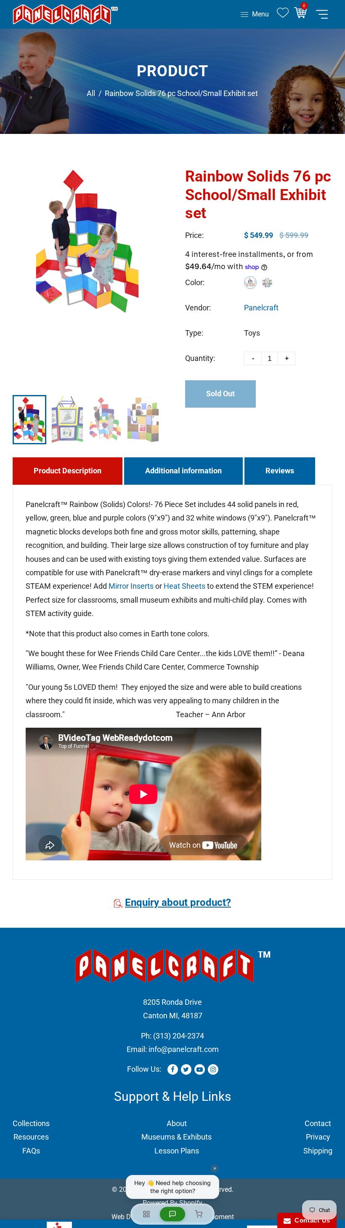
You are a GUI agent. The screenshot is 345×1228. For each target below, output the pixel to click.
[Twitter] (186, 1069)
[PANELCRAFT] (65, 13)
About (177, 1123)
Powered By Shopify (172, 1203)
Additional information (183, 470)
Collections (31, 1123)
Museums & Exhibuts (176, 1136)
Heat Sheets (184, 586)
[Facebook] (172, 1069)
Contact (318, 1123)
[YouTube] (199, 1069)
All (91, 93)
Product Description (67, 470)
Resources (31, 1136)
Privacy (318, 1136)
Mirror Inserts (131, 586)
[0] (303, 14)
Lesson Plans (176, 1150)
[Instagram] (213, 1069)
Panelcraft (261, 307)
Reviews (279, 470)
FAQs (31, 1150)
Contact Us (310, 1220)
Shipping (317, 1150)
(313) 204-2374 (178, 1035)
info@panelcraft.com (184, 1049)
